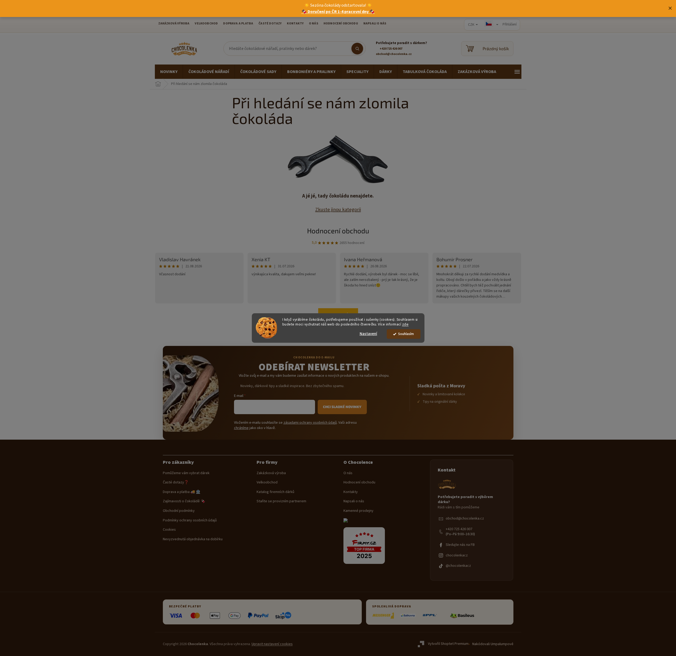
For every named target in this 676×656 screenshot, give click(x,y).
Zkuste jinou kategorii (338, 209)
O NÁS (313, 23)
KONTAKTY (295, 23)
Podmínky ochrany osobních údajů (190, 520)
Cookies (169, 529)
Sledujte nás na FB (460, 544)
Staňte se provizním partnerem (281, 501)
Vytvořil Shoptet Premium (448, 644)
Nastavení (368, 334)
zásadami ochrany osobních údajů (310, 422)
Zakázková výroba (271, 473)
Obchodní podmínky (179, 510)
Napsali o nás (374, 23)
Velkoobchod (267, 482)
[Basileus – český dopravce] (462, 616)
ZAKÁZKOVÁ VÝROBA (174, 23)
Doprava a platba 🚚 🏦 (181, 492)
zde (405, 324)
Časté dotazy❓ (176, 482)
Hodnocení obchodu (341, 23)
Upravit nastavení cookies (272, 644)
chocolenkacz (457, 555)
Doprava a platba (238, 23)
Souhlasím (406, 333)
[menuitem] (169, 72)
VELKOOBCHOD (206, 23)
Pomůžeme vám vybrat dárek (186, 473)
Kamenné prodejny (358, 510)
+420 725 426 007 (459, 529)
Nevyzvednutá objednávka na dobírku (193, 539)
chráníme (241, 428)
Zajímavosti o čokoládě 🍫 (184, 501)
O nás (347, 473)
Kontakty (350, 492)
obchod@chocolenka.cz (465, 518)
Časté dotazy (270, 23)
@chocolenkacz (458, 565)
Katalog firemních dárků (275, 492)
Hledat (357, 48)
